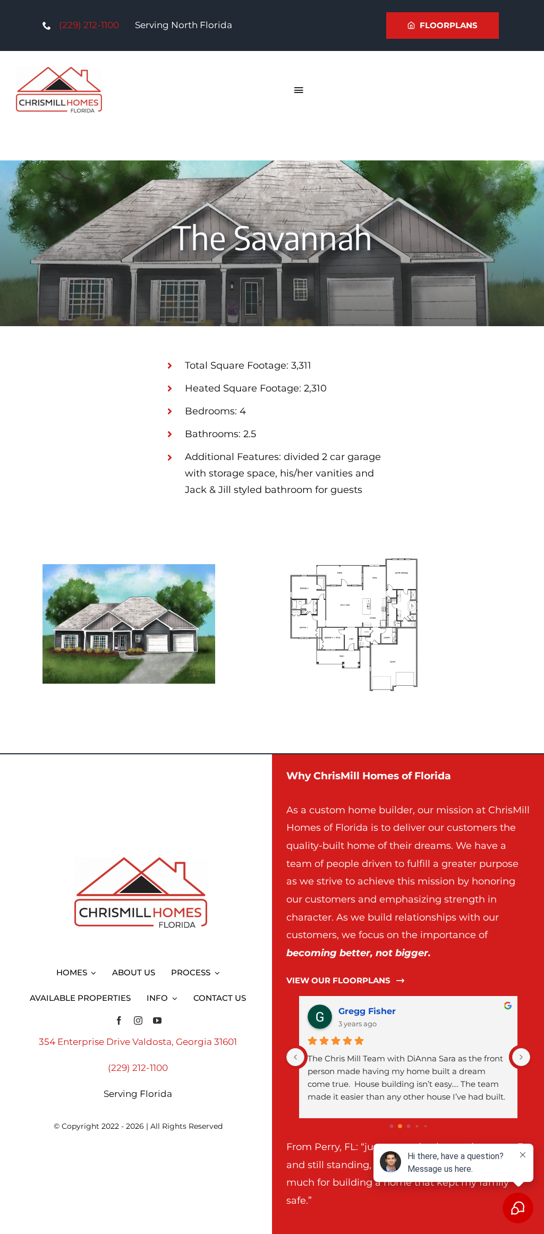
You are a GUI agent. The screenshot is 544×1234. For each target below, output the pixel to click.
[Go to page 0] (391, 1126)
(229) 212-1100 (89, 25)
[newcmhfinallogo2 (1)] (59, 71)
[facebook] (119, 1020)
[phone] (46, 25)
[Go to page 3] (416, 1126)
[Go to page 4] (425, 1126)
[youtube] (157, 1020)
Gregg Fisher (367, 1011)
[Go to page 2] (408, 1126)
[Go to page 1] (400, 1126)
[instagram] (138, 1020)
